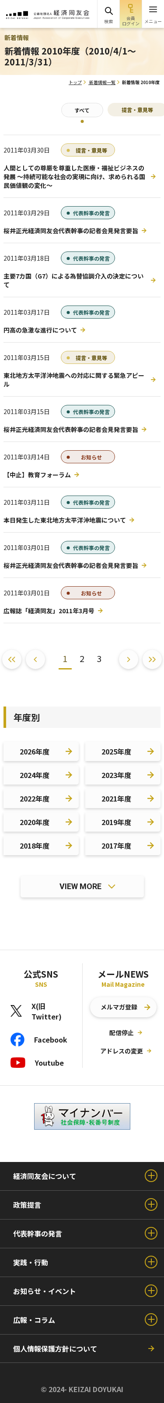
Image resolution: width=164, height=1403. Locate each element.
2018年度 (34, 845)
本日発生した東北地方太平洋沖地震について (64, 520)
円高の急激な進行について (40, 330)
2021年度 (116, 798)
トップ (75, 82)
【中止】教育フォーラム (37, 474)
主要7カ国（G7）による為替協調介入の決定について (73, 280)
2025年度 (116, 751)
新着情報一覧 (102, 82)
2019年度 (116, 822)
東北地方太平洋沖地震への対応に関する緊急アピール (73, 379)
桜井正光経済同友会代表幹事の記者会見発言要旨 (70, 230)
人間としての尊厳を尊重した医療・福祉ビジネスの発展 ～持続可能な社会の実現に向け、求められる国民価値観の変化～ (74, 176)
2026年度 (34, 751)
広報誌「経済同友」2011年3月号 (48, 610)
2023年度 (116, 775)
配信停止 (121, 1032)
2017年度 (116, 845)
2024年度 (34, 775)
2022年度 (34, 798)
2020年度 (34, 822)
